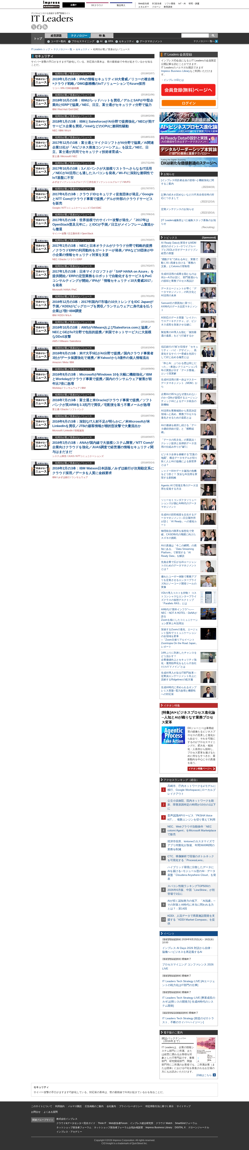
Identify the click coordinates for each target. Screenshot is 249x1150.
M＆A (68, 130)
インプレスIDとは (174, 79)
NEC (54, 130)
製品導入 (121, 5)
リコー (55, 88)
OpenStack (87, 233)
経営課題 (56, 35)
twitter (33, 27)
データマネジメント (151, 41)
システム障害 (59, 456)
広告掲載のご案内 (94, 1106)
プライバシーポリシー (130, 1106)
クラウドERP (75, 259)
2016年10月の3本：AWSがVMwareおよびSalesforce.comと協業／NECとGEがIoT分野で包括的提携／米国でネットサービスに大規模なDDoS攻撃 (101, 332)
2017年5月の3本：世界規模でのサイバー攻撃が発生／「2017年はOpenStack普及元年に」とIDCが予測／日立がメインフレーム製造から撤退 (103, 224)
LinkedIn (68, 430)
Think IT (102, 1123)
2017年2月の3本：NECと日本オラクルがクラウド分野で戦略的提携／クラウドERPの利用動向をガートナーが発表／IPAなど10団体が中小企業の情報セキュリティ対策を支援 (103, 250)
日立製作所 (74, 233)
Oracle (62, 259)
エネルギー (143, 7)
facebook (39, 27)
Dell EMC (74, 109)
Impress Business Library (175, 71)
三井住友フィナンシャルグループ (104, 182)
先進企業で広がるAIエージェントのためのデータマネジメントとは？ (178, 565)
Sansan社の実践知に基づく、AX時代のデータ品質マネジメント (179, 306)
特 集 (102, 35)
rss (45, 27)
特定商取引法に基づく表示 (160, 1106)
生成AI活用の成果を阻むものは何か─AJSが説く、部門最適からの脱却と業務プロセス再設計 (179, 277)
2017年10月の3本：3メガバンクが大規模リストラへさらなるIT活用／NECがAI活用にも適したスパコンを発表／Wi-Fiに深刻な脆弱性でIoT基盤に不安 (102, 173)
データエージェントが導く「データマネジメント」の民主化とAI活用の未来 (178, 292)
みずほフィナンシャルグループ (68, 182)
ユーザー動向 (58, 41)
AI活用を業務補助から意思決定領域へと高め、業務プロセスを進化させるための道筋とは (178, 414)
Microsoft (66, 156)
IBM (54, 109)
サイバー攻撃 (59, 233)
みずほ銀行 (64, 477)
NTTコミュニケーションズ (76, 208)
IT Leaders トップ (40, 49)
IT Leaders (52, 18)
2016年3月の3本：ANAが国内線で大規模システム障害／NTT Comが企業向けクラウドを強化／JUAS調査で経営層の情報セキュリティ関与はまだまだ (103, 447)
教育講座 (168, 7)
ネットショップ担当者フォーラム (73, 1127)
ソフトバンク (77, 409)
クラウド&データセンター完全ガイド (75, 1123)
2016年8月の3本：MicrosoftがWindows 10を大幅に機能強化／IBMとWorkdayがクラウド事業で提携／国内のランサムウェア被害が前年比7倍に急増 (102, 379)
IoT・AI (182, 4)
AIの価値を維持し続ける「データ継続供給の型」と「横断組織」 (178, 429)
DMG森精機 (72, 88)
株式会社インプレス (66, 1119)
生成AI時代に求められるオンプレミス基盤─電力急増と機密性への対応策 (178, 691)
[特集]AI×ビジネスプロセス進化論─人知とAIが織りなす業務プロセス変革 (188, 717)
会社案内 (111, 1106)
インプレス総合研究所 (141, 1123)
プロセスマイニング (83, 41)
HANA (67, 289)
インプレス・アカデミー (69, 1131)
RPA (110, 41)
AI (101, 41)
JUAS (71, 456)
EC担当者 (156, 4)
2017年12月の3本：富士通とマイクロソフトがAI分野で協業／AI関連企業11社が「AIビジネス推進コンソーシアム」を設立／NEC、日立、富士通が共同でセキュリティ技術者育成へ (103, 147)
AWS (55, 341)
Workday (57, 388)
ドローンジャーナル (198, 1127)
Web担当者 (143, 4)
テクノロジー (79, 35)
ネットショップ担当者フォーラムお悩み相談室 (118, 1127)
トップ (38, 38)
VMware (63, 341)
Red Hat (62, 109)
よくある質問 (51, 1112)
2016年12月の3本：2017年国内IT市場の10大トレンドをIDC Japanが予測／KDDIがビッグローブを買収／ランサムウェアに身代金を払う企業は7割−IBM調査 (102, 306)
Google (56, 208)
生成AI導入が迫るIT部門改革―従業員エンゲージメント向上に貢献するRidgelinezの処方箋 (178, 676)
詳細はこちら (204, 1075)
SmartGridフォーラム (186, 1123)
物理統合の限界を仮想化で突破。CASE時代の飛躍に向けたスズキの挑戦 (178, 534)
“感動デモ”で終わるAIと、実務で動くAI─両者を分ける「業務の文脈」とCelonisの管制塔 (179, 263)
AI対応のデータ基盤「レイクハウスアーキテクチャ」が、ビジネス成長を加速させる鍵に (178, 321)
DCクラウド (97, 5)
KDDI (61, 315)
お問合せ (35, 1112)
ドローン (156, 7)
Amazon (56, 362)
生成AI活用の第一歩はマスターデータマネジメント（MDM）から (179, 383)
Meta (65, 362)
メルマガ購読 (75, 1106)
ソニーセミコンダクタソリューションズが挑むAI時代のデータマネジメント (178, 503)
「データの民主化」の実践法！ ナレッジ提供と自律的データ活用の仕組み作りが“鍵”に (178, 443)
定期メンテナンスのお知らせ (177, 209)
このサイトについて (41, 1106)
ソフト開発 (170, 4)
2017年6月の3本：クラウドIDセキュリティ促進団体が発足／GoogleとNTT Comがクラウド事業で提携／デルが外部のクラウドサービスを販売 (102, 198)
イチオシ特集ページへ (200, 768)
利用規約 (60, 1106)
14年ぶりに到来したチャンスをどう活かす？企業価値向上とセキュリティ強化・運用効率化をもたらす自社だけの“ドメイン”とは (179, 659)
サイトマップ (184, 1106)
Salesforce (75, 341)
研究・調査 (194, 4)
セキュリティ (126, 41)
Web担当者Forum (118, 1123)
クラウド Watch (164, 1123)
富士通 (55, 156)
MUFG (127, 182)
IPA (63, 88)
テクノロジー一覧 (62, 49)
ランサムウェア (71, 388)
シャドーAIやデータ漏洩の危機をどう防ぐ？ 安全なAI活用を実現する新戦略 (179, 474)
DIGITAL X (180, 1127)
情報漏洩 (79, 430)
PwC (74, 289)
